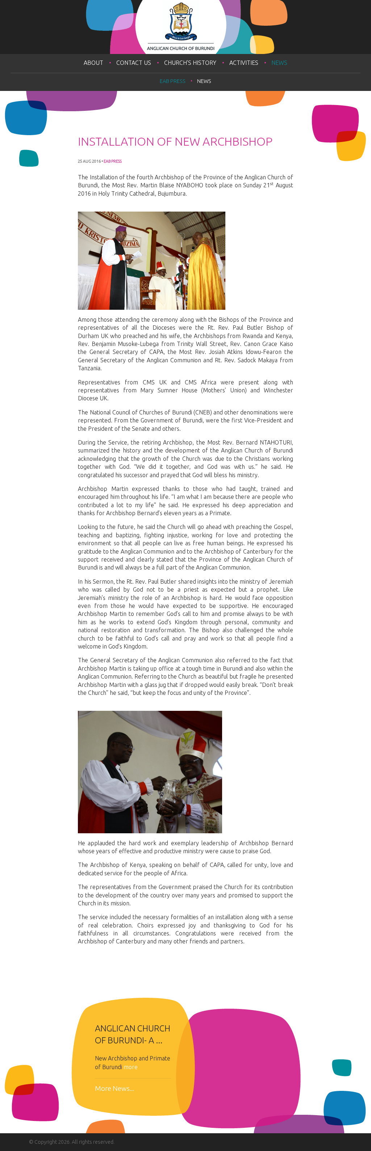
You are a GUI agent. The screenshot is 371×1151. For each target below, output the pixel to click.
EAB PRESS (173, 81)
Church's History (190, 62)
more (131, 1067)
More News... (114, 1088)
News (279, 62)
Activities (243, 62)
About (93, 62)
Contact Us (133, 62)
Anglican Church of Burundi (185, 27)
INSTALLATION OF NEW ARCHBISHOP (175, 141)
